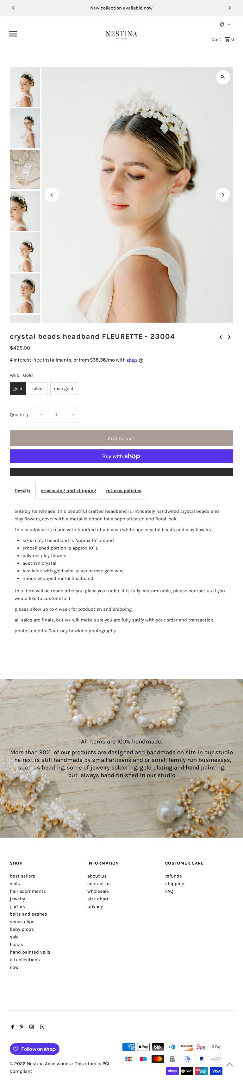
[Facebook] (12, 1027)
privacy (95, 906)
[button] (225, 24)
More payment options (121, 472)
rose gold (63, 388)
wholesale (98, 891)
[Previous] (13, 8)
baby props (22, 929)
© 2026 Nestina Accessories (41, 1063)
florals (16, 944)
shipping (174, 883)
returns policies (123, 490)
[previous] (220, 336)
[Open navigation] (55, 34)
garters (17, 906)
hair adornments (28, 891)
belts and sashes (28, 914)
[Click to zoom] (223, 77)
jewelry (17, 899)
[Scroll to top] (229, 1064)
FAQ (169, 891)
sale (14, 937)
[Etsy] (41, 1027)
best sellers (22, 876)
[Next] (229, 8)
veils (15, 883)
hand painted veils (30, 952)
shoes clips (22, 921)
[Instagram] (31, 1027)
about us (97, 876)
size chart (98, 899)
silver (38, 388)
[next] (229, 336)
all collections (25, 959)
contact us (99, 883)
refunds (173, 876)
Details (23, 491)
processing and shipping (68, 490)
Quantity (19, 414)
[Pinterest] (20, 1027)
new (14, 967)
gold (17, 388)
